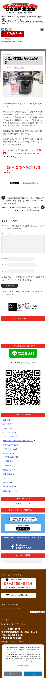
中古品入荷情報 (19, 68)
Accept (33, 674)
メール (4, 265)
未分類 (5, 482)
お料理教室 (7, 424)
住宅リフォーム (9, 449)
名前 (4, 258)
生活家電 (7, 461)
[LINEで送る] (27, 183)
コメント (5, 234)
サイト (3, 271)
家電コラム (7, 470)
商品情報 (6, 453)
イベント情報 (8, 436)
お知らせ (6, 428)
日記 (5, 478)
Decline (13, 674)
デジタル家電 (9, 457)
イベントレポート (10, 432)
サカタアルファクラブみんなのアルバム (18, 441)
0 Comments (30, 68)
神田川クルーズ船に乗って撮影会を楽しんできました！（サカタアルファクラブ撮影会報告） (22, 208)
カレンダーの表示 (37, 612)
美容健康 (7, 465)
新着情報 (6, 474)
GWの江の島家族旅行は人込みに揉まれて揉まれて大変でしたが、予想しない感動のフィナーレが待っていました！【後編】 (22, 201)
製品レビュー (8, 491)
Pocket (35, 183)
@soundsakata (23, 526)
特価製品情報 (8, 486)
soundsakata (7, 68)
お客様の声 (7, 420)
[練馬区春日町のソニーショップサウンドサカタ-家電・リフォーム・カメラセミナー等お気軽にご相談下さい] (20, 13)
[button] (4, 612)
